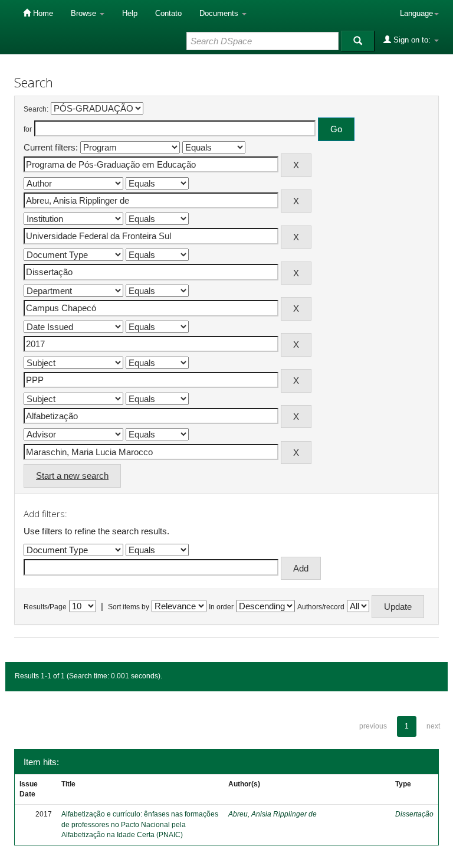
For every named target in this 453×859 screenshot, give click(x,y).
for (28, 129)
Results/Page (45, 607)
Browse (85, 13)
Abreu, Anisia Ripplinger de (272, 814)
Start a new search (72, 476)
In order (221, 607)
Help (129, 13)
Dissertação (414, 814)
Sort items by (128, 607)
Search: (36, 109)
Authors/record (320, 607)
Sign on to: (412, 39)
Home (42, 13)
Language (416, 13)
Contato (168, 13)
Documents (220, 13)
